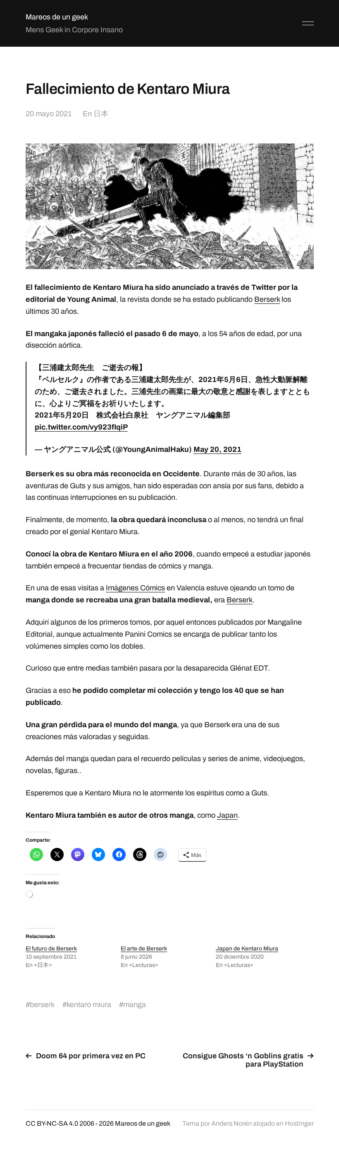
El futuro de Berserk (51, 948)
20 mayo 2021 (49, 114)
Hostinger (299, 1123)
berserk (42, 1004)
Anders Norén (231, 1123)
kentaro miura (89, 1004)
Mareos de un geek (57, 17)
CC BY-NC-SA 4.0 (52, 1123)
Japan (227, 815)
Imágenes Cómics (135, 588)
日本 (100, 114)
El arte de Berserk (144, 948)
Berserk (267, 299)
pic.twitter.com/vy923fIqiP (81, 427)
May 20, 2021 (217, 449)
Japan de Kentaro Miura (247, 948)
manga (134, 1004)
